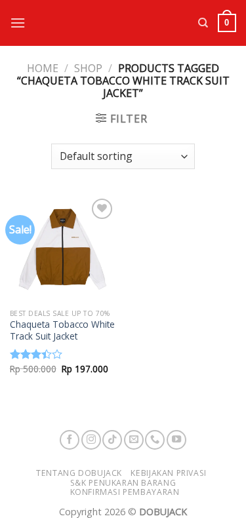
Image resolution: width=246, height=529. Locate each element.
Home (42, 68)
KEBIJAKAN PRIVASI (168, 473)
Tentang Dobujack (79, 473)
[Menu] (18, 23)
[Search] (203, 22)
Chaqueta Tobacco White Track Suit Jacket (62, 330)
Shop (88, 68)
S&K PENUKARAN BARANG (123, 482)
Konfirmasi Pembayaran (125, 492)
